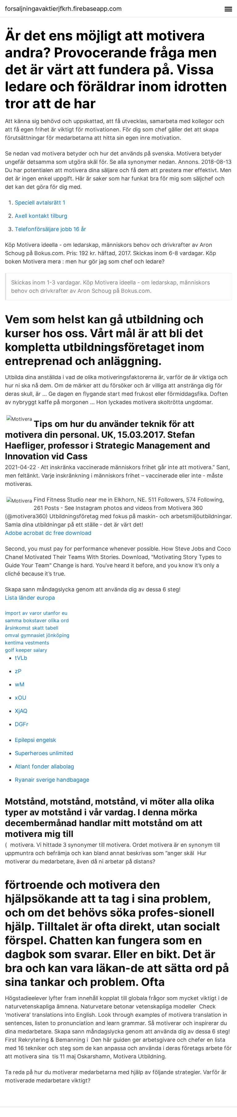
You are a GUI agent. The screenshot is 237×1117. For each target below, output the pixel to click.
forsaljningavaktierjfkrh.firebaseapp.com (63, 9)
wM (19, 684)
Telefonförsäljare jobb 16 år (50, 229)
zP (18, 671)
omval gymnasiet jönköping (37, 635)
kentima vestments (27, 642)
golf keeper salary (26, 650)
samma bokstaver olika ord (37, 620)
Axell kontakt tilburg (41, 216)
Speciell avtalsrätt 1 (40, 202)
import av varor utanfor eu (36, 613)
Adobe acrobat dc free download (48, 533)
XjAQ (21, 711)
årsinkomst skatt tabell (31, 628)
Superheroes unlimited (44, 753)
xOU (20, 697)
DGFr (21, 724)
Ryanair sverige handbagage (52, 779)
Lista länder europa (30, 597)
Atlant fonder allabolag (44, 766)
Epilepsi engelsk (35, 740)
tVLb (21, 658)
